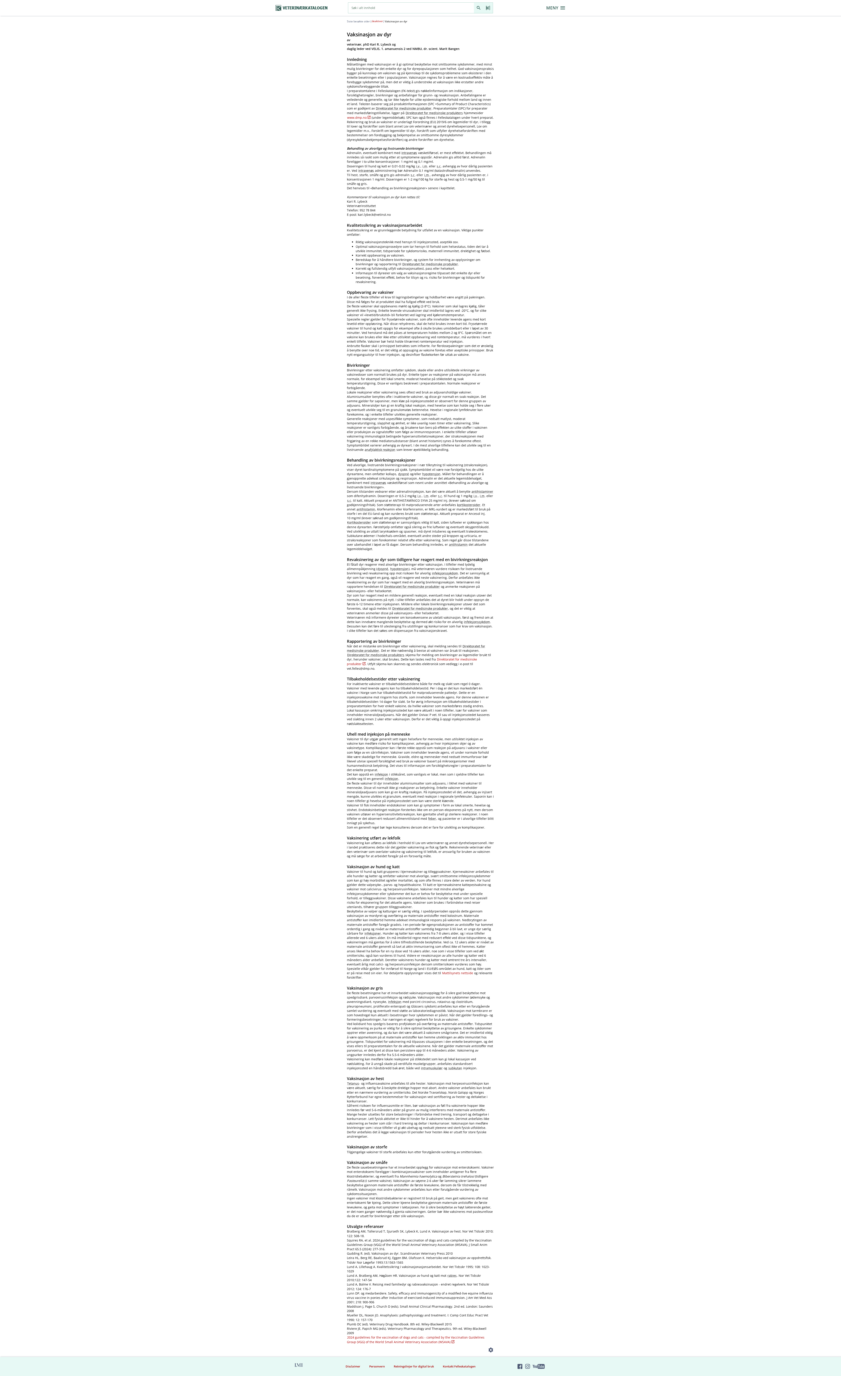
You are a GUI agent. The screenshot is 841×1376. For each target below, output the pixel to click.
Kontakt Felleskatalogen (459, 1366)
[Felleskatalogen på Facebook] (520, 1367)
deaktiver (377, 21)
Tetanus (353, 1083)
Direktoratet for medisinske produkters (434, 113)
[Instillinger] (491, 1351)
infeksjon (381, 774)
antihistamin (366, 509)
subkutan (455, 1068)
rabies (452, 1275)
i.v (417, 166)
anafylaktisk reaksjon (380, 450)
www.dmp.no (357, 117)
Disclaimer (353, 1366)
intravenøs (409, 153)
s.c (439, 166)
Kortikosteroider (359, 522)
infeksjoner (372, 933)
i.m (424, 166)
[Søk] (478, 8)
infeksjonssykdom (445, 573)
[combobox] (411, 8)
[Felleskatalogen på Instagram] (528, 1367)
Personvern (377, 1366)
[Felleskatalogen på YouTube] (538, 1367)
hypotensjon (431, 474)
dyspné (403, 474)
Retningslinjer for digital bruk (414, 1366)
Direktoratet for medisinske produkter (403, 108)
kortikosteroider (468, 505)
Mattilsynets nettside (457, 973)
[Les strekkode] (488, 8)
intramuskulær (432, 1068)
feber (432, 818)
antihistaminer (482, 491)
